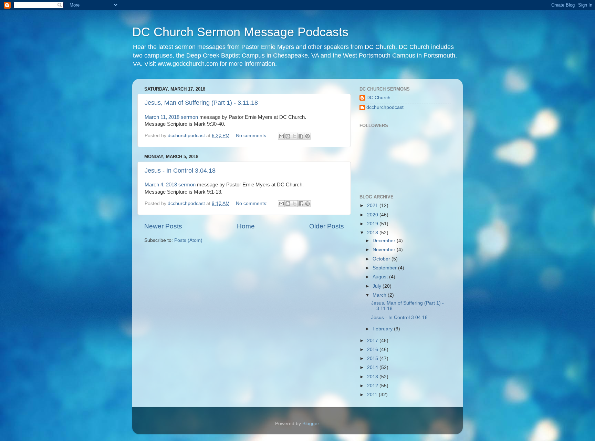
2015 (373, 358)
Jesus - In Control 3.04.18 (180, 170)
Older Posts (326, 226)
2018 (373, 232)
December (385, 240)
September (385, 267)
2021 (373, 205)
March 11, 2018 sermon (171, 117)
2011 (373, 394)
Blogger (310, 423)
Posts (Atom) (188, 240)
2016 (373, 349)
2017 (373, 340)
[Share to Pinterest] (307, 136)
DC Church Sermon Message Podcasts (240, 32)
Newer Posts (163, 226)
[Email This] (281, 136)
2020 (373, 214)
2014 (373, 367)
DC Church (378, 97)
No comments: (252, 135)
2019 (373, 223)
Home (246, 226)
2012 (373, 385)
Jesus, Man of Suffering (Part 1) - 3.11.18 (201, 102)
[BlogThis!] (287, 136)
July (378, 286)
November (385, 249)
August (381, 276)
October (382, 258)
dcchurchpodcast (385, 107)
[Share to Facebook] (301, 136)
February (383, 328)
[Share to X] (294, 136)
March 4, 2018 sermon (170, 184)
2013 (373, 376)
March (380, 295)
